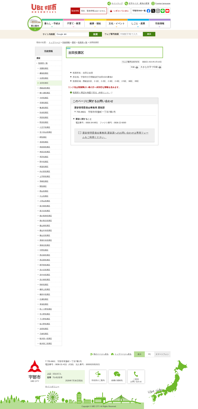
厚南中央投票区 (46, 240)
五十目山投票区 (46, 132)
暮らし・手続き (52, 23)
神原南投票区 (45, 147)
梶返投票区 (44, 167)
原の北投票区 (45, 270)
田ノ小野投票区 (46, 309)
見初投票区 (44, 142)
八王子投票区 (45, 127)
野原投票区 (44, 122)
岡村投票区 (44, 285)
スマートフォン (162, 354)
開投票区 (43, 186)
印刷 (133, 67)
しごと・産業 (138, 23)
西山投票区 (44, 191)
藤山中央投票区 (46, 230)
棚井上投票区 (45, 289)
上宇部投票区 (45, 176)
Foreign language (162, 3)
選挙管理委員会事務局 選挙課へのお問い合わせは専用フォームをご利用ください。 (115, 135)
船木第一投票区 (46, 339)
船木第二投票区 (46, 343)
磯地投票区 (44, 73)
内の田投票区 (45, 171)
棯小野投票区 (45, 324)
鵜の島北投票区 (46, 221)
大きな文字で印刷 (149, 67)
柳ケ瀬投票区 (45, 93)
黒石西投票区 (45, 260)
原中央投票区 (45, 275)
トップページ (54, 42)
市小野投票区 (45, 314)
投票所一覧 (82, 42)
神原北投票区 (45, 152)
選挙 (74, 42)
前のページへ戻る (101, 354)
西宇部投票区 (45, 265)
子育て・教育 (74, 23)
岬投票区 (43, 137)
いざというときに (121, 11)
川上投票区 (44, 196)
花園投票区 (44, 68)
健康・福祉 (95, 23)
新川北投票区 (45, 211)
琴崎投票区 (44, 181)
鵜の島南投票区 (46, 216)
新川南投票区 (45, 206)
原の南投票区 (45, 280)
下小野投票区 (45, 319)
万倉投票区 (44, 334)
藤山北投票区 (45, 235)
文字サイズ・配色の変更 (139, 3)
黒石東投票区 (45, 255)
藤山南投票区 (45, 226)
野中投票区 (44, 162)
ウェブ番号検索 (112, 34)
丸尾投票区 (44, 78)
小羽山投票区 (45, 201)
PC (149, 354)
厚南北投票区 (45, 245)
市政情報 (159, 23)
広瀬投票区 (44, 299)
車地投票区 (44, 304)
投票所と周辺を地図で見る (91, 92)
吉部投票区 (44, 329)
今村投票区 (44, 98)
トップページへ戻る (122, 354)
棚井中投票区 (45, 294)
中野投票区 (44, 250)
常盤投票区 (44, 103)
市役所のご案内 (98, 380)
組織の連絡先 (117, 380)
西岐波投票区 (45, 88)
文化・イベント (117, 23)
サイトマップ (117, 3)
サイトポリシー (52, 386)
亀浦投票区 (44, 108)
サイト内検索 (49, 34)
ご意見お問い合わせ (136, 380)
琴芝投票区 (44, 157)
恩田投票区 (44, 117)
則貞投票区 (44, 112)
